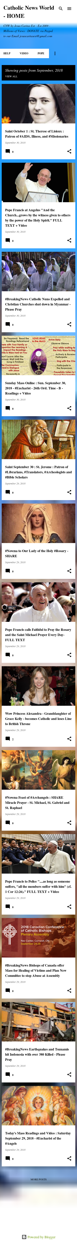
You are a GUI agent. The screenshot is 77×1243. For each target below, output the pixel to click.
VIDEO (24, 53)
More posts (39, 1179)
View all (11, 76)
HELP (6, 53)
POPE (41, 53)
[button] (69, 151)
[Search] (60, 8)
